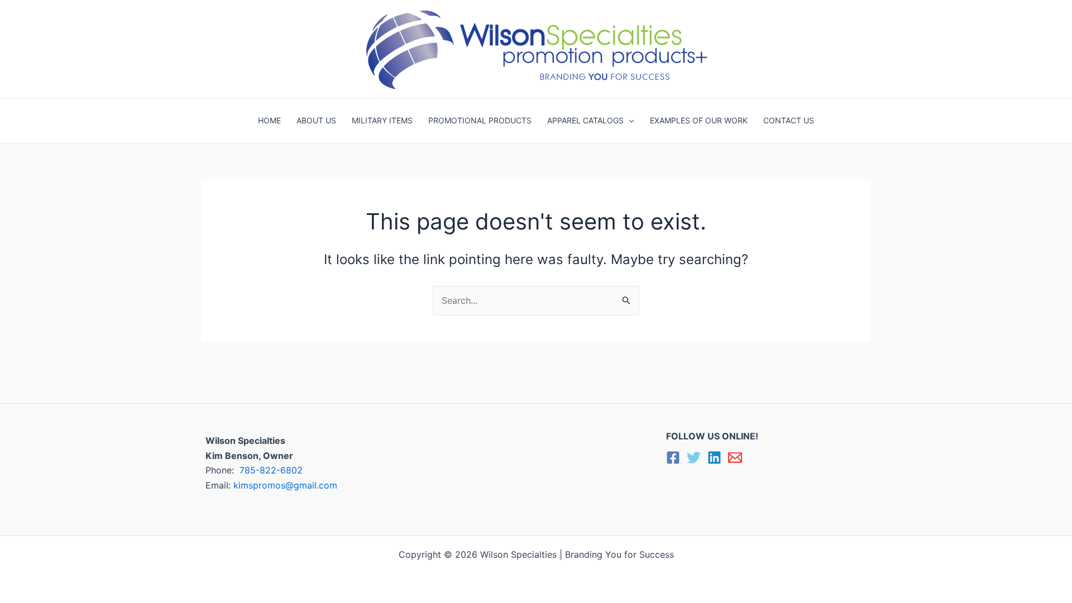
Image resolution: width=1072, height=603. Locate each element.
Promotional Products (480, 120)
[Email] (735, 458)
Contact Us (788, 120)
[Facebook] (673, 458)
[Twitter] (694, 458)
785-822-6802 (271, 470)
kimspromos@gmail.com (285, 485)
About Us (316, 120)
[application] (629, 120)
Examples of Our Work (699, 120)
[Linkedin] (714, 458)
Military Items (382, 120)
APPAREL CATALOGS (585, 120)
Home (269, 120)
